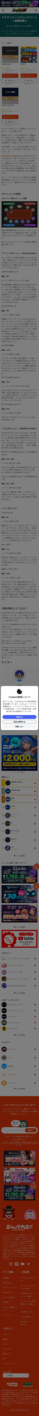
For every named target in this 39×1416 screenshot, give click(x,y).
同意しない (19, 726)
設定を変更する (19, 722)
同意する (19, 717)
